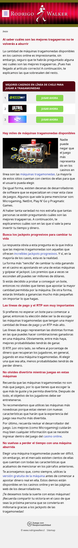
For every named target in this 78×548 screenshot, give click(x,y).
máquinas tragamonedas (37, 174)
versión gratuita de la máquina (24, 476)
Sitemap (51, 530)
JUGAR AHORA (49, 98)
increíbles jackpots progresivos (35, 254)
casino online (53, 436)
